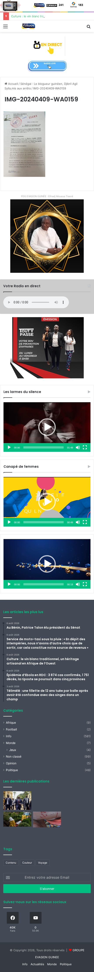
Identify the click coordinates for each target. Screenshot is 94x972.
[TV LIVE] (47, 46)
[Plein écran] (85, 447)
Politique (12, 770)
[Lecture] (9, 447)
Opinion (11, 763)
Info (8, 736)
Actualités (37, 964)
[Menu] (5, 28)
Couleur (27, 862)
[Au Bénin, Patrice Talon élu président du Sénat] (17, 800)
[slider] (43, 447)
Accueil (12, 83)
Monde (11, 743)
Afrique (11, 722)
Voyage (42, 862)
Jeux (12, 750)
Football (11, 729)
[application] (47, 427)
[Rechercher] (88, 28)
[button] (47, 427)
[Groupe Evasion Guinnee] (28, 26)
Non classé (13, 756)
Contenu (11, 862)
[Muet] (78, 447)
